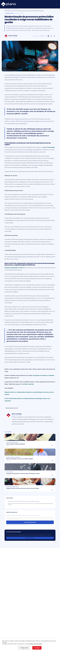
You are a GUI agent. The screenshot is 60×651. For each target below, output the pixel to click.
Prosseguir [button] (37, 648)
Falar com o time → (30, 538)
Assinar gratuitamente (30, 522)
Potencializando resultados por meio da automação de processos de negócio (23, 501)
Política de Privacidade (35, 644)
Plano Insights (8, 9)
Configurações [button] (24, 648)
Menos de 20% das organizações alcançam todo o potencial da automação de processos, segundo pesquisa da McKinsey (30, 504)
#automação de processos (11, 408)
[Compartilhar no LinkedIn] (48, 36)
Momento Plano (15, 9)
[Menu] (57, 4)
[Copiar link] (54, 36)
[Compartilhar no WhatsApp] (51, 36)
